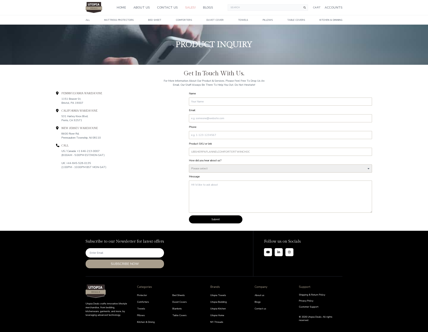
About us (259, 295)
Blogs (208, 8)
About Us (141, 8)
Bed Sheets (178, 295)
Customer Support (308, 306)
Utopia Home (217, 315)
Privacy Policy (306, 300)
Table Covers (179, 315)
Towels (141, 308)
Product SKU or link (200, 144)
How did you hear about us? (205, 160)
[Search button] (304, 7)
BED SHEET (154, 20)
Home (121, 8)
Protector (142, 295)
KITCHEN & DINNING (330, 20)
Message (194, 176)
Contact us (260, 308)
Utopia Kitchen (218, 308)
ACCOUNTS (333, 8)
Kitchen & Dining (146, 322)
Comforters (143, 302)
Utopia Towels (218, 295)
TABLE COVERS (296, 20)
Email (192, 110)
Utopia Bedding (218, 302)
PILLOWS (268, 20)
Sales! (190, 8)
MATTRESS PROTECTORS (119, 20)
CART (317, 7)
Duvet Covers (179, 302)
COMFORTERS (184, 20)
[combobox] (268, 7)
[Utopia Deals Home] (94, 7)
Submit (215, 219)
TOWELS (243, 20)
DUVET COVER (215, 20)
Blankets (177, 308)
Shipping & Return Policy (312, 294)
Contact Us (167, 8)
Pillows (141, 315)
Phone (192, 127)
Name (192, 93)
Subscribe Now (125, 264)
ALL (88, 20)
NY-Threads (216, 322)
